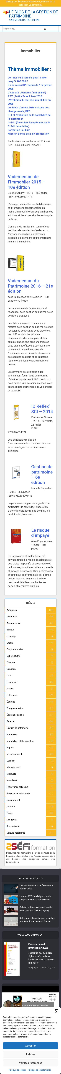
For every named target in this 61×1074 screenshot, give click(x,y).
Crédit (10, 643)
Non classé (12, 780)
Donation (11, 669)
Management (13, 767)
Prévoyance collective (17, 787)
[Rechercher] (45, 29)
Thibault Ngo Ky (41, 910)
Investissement (14, 754)
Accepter (30, 1045)
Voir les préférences (30, 1062)
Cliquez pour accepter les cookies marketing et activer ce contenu (30, 1007)
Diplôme (11, 662)
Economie (12, 682)
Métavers (11, 774)
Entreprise (12, 695)
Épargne (11, 702)
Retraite (11, 806)
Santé (10, 813)
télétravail (12, 819)
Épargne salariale (15, 715)
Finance (10, 721)
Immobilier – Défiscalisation (20, 741)
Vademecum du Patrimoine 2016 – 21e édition (30, 286)
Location (11, 760)
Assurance (12, 616)
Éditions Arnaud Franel (29, 1)
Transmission (13, 826)
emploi (10, 688)
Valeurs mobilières (16, 833)
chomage (11, 636)
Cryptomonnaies (15, 649)
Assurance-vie (14, 623)
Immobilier (12, 734)
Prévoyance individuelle (18, 793)
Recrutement (13, 800)
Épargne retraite (15, 708)
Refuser (30, 1054)
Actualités (12, 610)
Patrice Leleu (26, 888)
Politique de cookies (17, 1070)
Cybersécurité (13, 656)
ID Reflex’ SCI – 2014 (42, 409)
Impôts (10, 747)
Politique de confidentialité (39, 1070)
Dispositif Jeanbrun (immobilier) (27, 92)
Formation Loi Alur (19, 130)
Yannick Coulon (43, 921)
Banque (10, 629)
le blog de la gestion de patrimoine (33, 14)
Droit (9, 675)
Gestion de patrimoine (17, 728)
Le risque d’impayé (40, 533)
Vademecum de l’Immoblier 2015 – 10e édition (26, 182)
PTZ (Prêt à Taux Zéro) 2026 (25, 96)
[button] (56, 1011)
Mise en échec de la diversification (28, 133)
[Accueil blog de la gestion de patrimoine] (5, 12)
